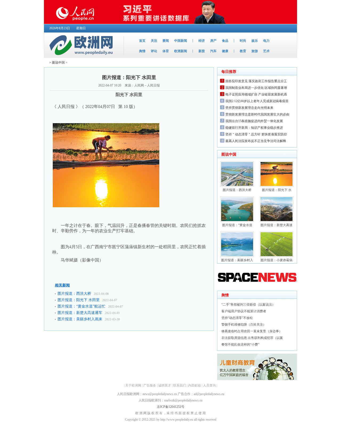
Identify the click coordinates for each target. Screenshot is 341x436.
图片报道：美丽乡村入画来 (80, 319)
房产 (213, 41)
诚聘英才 (164, 385)
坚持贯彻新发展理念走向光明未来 (249, 108)
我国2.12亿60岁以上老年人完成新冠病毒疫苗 (257, 101)
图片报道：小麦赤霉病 (277, 260)
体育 (166, 51)
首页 (142, 41)
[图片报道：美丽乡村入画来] (237, 256)
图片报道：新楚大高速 (277, 225)
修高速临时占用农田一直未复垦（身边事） (251, 331)
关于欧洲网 (133, 385)
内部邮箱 (194, 385)
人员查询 (209, 385)
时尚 (243, 41)
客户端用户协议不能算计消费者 (243, 311)
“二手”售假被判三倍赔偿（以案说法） (248, 304)
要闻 (166, 41)
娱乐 (254, 41)
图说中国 (58, 62)
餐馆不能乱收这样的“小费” (240, 344)
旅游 (254, 51)
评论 (154, 51)
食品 (225, 41)
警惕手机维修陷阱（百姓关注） (243, 324)
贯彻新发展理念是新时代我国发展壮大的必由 (257, 114)
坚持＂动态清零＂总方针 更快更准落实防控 (256, 134)
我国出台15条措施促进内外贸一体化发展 (254, 121)
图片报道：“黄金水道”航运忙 (81, 306)
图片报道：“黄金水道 (237, 225)
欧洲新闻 (180, 51)
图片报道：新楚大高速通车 (80, 313)
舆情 (142, 51)
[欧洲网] (82, 56)
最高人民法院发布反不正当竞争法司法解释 (255, 141)
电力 (266, 41)
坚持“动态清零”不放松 (237, 318)
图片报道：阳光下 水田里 (79, 300)
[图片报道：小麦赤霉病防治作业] (276, 256)
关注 (154, 41)
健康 (225, 51)
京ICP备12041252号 (170, 407)
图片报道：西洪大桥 (74, 294)
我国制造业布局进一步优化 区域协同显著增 (256, 88)
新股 (201, 51)
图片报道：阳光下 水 (276, 190)
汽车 (213, 51)
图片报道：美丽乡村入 (237, 260)
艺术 (266, 51)
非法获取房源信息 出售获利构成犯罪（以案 (252, 338)
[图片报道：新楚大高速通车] (276, 221)
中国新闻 (180, 41)
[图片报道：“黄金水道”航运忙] (237, 221)
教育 (243, 51)
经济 (201, 41)
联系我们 (179, 385)
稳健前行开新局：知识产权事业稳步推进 (254, 128)
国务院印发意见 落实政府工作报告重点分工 (256, 81)
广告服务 (149, 385)
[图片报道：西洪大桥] (237, 186)
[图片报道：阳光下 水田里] (276, 186)
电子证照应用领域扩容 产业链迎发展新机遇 (256, 94)
